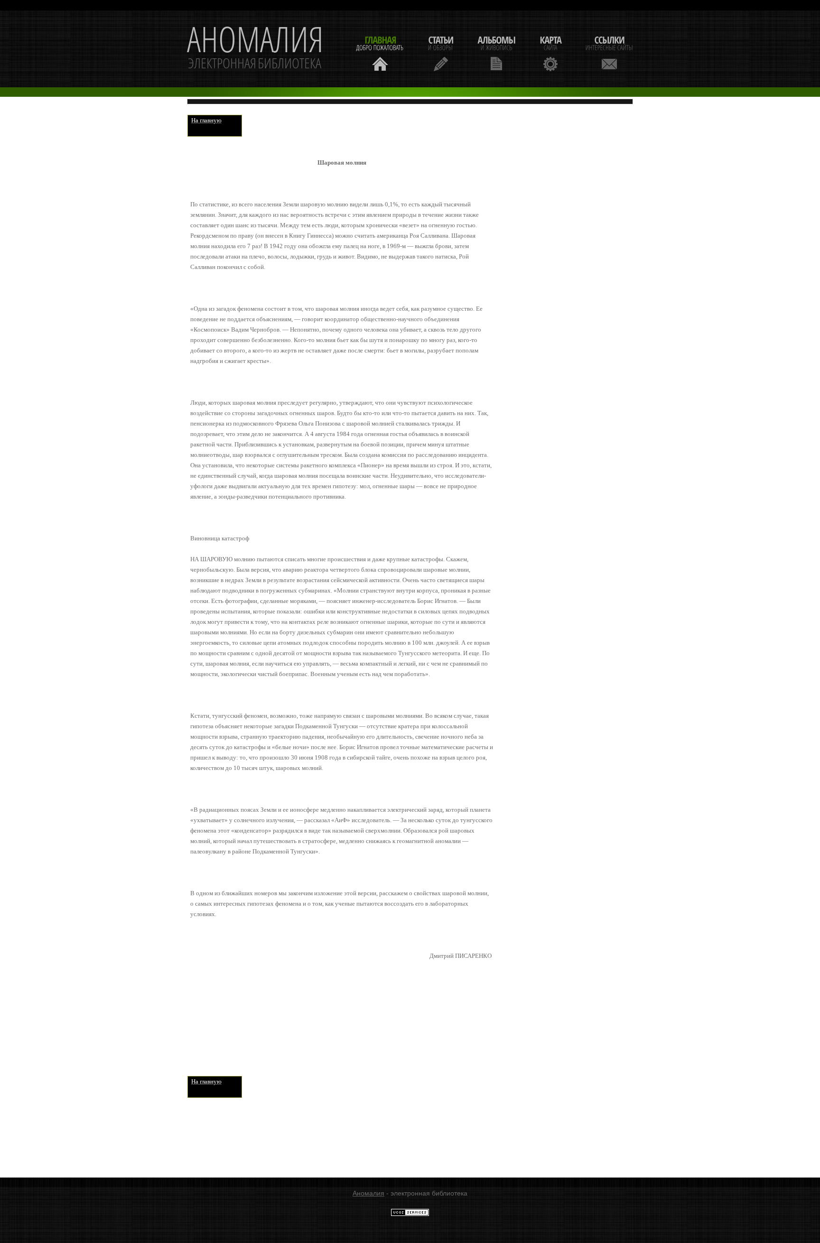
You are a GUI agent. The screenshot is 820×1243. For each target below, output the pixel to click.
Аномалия (368, 1193)
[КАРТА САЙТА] (550, 52)
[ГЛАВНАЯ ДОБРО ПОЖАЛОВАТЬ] (380, 52)
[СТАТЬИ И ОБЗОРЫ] (440, 52)
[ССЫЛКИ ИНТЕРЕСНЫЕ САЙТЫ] (609, 52)
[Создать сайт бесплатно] (410, 1214)
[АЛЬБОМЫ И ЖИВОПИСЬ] (496, 52)
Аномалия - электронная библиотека (255, 49)
